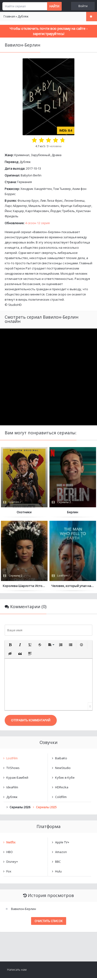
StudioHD (15, 305)
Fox (8, 871)
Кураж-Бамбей (17, 777)
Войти (83, 6)
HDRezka (61, 787)
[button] (10, 644)
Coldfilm (61, 797)
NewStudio (63, 768)
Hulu (58, 871)
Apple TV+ (62, 842)
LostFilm (12, 758)
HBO (9, 852)
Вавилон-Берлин (23, 909)
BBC (58, 861)
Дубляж (25, 162)
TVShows (13, 768)
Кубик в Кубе (65, 777)
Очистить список (49, 921)
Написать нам (17, 970)
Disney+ (12, 861)
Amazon (61, 852)
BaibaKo (61, 758)
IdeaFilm (12, 787)
